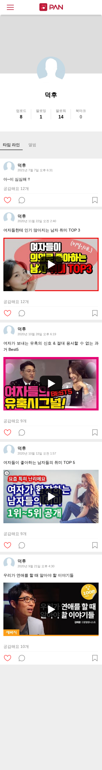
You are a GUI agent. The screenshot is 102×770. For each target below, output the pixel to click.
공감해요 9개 (15, 421)
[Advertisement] (51, 718)
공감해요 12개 (16, 188)
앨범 (32, 144)
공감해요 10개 (16, 646)
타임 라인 (11, 144)
